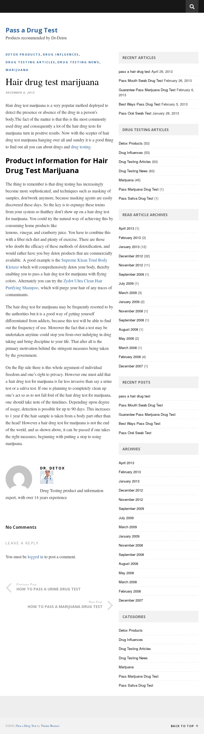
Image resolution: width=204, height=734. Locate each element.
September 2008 (131, 319)
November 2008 (131, 310)
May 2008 (126, 338)
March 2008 (128, 347)
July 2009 (126, 283)
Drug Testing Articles (30, 62)
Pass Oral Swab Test (135, 113)
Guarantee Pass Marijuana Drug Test (147, 89)
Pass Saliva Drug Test (136, 198)
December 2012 (131, 255)
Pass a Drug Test (32, 30)
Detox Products (23, 54)
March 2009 (128, 292)
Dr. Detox (52, 468)
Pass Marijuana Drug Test (139, 189)
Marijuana (17, 70)
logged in (35, 556)
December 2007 (131, 365)
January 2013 (129, 246)
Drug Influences (61, 54)
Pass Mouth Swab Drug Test (141, 80)
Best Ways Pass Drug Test (139, 104)
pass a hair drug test (134, 71)
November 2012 (131, 264)
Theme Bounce (50, 726)
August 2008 (128, 329)
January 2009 (129, 301)
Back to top (183, 726)
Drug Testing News (78, 62)
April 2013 (126, 228)
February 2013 (130, 237)
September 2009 (131, 274)
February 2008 (130, 356)
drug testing (81, 146)
